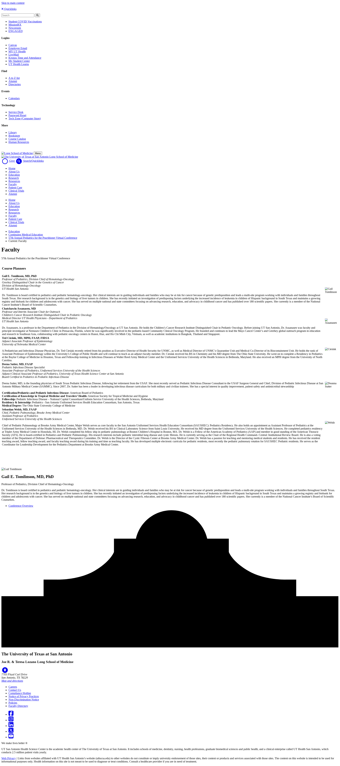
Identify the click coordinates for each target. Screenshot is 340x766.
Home (11, 168)
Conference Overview (20, 505)
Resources (14, 181)
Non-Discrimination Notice (23, 699)
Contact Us (14, 689)
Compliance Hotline (19, 693)
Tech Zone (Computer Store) (24, 118)
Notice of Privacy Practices (23, 696)
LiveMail (13, 54)
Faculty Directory (18, 705)
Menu (38, 153)
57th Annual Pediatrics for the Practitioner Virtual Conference (42, 237)
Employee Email (17, 48)
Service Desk (15, 112)
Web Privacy (8, 758)
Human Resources (18, 142)
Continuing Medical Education (25, 234)
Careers (12, 686)
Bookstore (14, 135)
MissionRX (14, 24)
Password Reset (17, 115)
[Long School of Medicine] (17, 153)
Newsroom (14, 27)
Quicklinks (10, 8)
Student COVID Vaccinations (25, 21)
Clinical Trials (16, 190)
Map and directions (12, 680)
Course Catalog (17, 138)
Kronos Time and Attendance (24, 57)
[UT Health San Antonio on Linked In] (10, 725)
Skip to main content (12, 2)
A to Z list (14, 77)
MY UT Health (17, 51)
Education (14, 174)
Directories (14, 84)
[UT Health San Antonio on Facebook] (10, 714)
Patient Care (15, 187)
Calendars (14, 98)
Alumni (12, 81)
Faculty (12, 184)
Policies (12, 702)
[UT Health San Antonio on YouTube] (10, 737)
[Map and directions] (4, 670)
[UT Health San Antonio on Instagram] (10, 720)
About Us (13, 171)
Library (12, 132)
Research (13, 177)
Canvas (12, 45)
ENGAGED (15, 31)
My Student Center (19, 60)
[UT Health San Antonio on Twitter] (10, 731)
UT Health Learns (18, 64)
